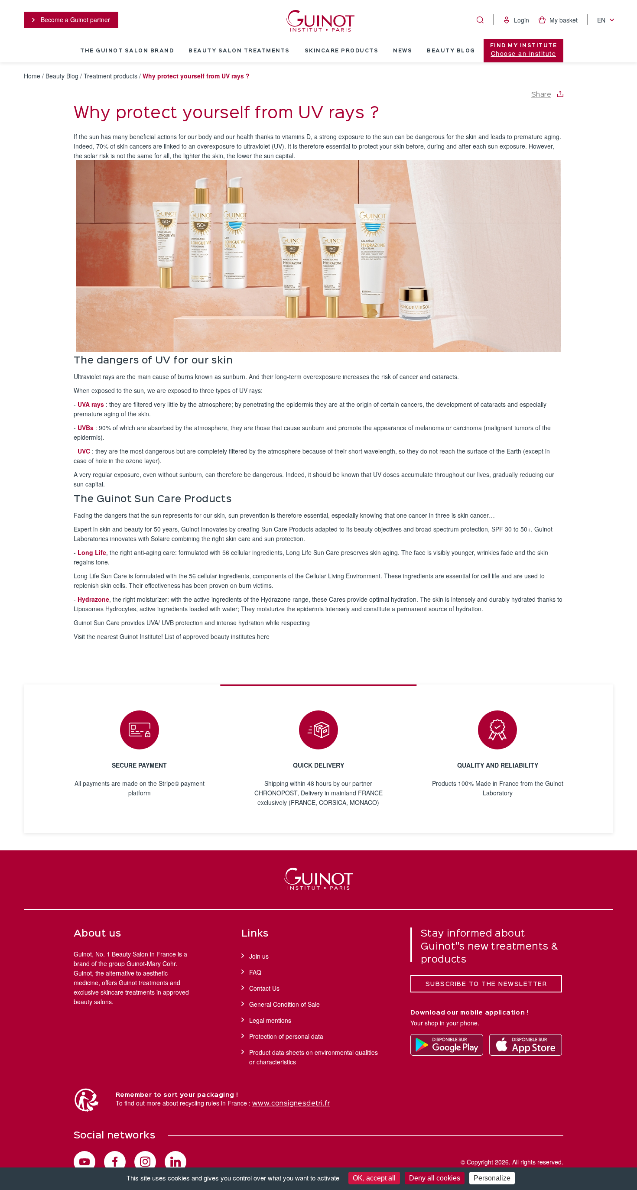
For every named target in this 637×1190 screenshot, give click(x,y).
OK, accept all (374, 1178)
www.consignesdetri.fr (291, 1104)
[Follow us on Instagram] (145, 1162)
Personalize (492, 1178)
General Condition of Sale (284, 1004)
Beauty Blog (451, 51)
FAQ (255, 972)
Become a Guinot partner (74, 19)
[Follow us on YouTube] (84, 1162)
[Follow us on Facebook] (115, 1162)
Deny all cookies (434, 1178)
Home (32, 75)
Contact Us (264, 988)
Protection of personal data (286, 1036)
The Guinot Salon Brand (127, 51)
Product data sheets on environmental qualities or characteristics (313, 1057)
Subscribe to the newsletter (486, 984)
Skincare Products (342, 51)
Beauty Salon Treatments (239, 51)
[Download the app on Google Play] (446, 1045)
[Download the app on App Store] (525, 1045)
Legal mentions (270, 1020)
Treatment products (110, 75)
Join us (259, 956)
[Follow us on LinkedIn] (175, 1162)
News (402, 51)
